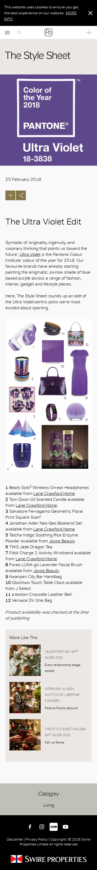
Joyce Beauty (62, 540)
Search (19, 32)
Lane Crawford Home (54, 493)
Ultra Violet (30, 254)
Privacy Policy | (37, 839)
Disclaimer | (16, 839)
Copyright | (58, 839)
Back (92, 810)
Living (48, 805)
